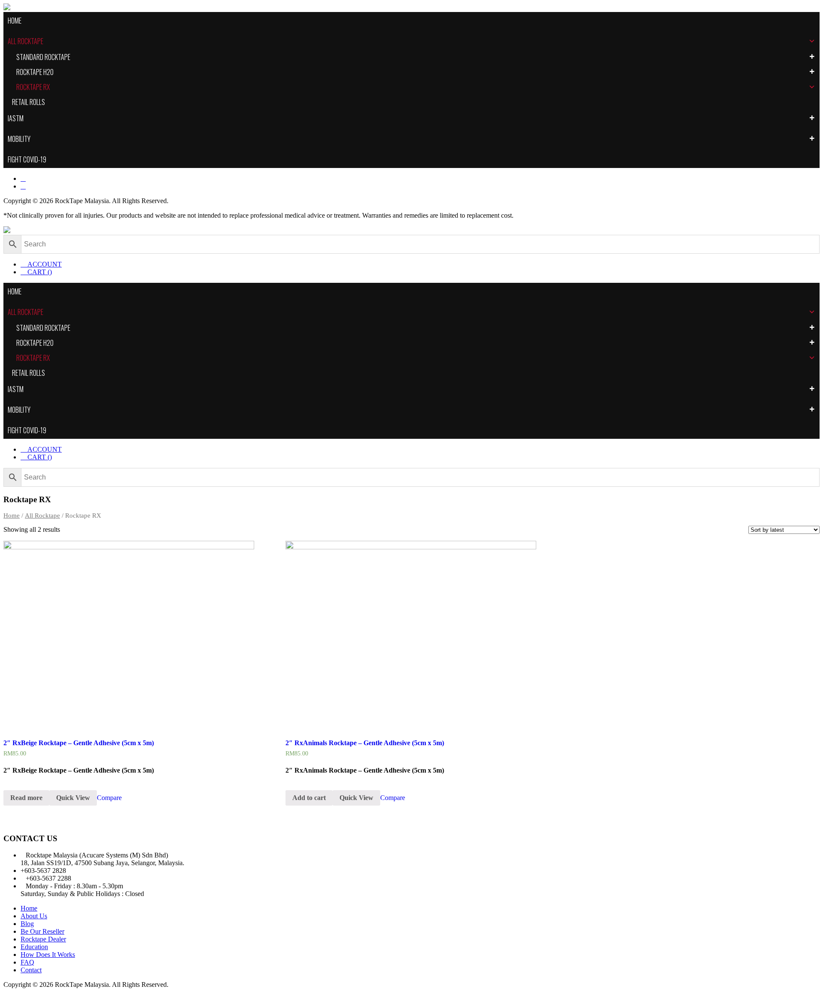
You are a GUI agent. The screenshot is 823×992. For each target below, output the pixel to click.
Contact (31, 970)
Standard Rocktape (43, 57)
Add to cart (309, 797)
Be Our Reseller (42, 931)
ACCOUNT (44, 264)
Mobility (19, 139)
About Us (34, 916)
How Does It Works (48, 954)
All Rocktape (25, 41)
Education (34, 946)
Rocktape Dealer (43, 939)
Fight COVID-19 (27, 159)
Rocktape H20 (35, 72)
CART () (39, 272)
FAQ (27, 962)
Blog (27, 923)
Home (14, 20)
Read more (26, 797)
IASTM (16, 118)
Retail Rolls (28, 102)
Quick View (73, 797)
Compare (109, 797)
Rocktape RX (33, 87)
